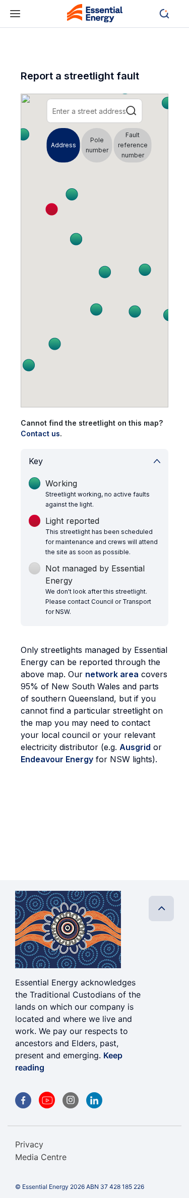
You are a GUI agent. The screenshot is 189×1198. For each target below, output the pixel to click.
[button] (169, 14)
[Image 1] (94, 15)
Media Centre (41, 1157)
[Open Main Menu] (15, 14)
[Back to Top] (161, 908)
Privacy (29, 1144)
